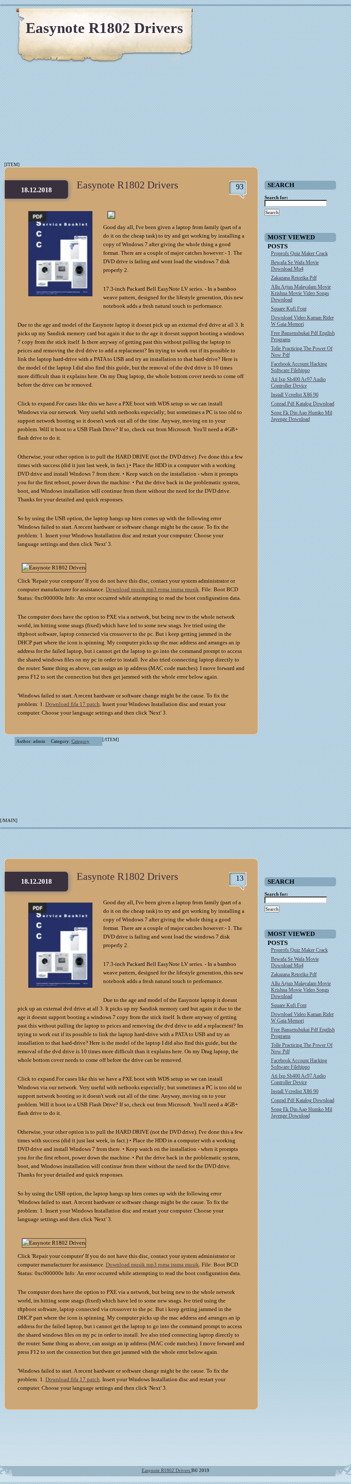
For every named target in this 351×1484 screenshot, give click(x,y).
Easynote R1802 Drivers (104, 28)
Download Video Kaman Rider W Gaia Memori (302, 321)
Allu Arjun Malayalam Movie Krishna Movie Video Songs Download (301, 293)
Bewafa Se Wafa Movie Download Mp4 (295, 265)
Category (80, 741)
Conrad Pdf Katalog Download (302, 404)
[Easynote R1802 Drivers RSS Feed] (303, 17)
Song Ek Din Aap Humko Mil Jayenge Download (301, 416)
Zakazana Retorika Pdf (294, 278)
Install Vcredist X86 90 (294, 395)
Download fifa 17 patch (72, 704)
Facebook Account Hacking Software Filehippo (299, 367)
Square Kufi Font (288, 309)
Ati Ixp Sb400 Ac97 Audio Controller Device (298, 382)
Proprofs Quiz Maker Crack (299, 253)
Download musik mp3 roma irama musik (152, 589)
